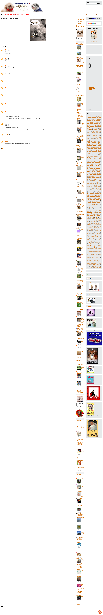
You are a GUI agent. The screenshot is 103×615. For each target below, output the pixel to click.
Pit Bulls (100, 218)
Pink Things (90, 217)
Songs (92, 241)
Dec (89, 69)
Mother (97, 203)
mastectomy (88, 198)
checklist (99, 142)
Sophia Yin (96, 241)
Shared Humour (96, 235)
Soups (94, 242)
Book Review (94, 132)
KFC (89, 189)
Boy (93, 133)
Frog (95, 167)
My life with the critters (80, 517)
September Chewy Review (82, 206)
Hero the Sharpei (79, 302)
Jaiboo (94, 185)
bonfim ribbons (89, 132)
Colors (94, 146)
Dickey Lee (88, 153)
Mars (96, 197)
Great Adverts (92, 173)
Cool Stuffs (95, 148)
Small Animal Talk (80, 102)
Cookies (89, 148)
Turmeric (89, 256)
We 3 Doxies (79, 235)
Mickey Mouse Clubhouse (97, 201)
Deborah (90, 152)
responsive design (98, 227)
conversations (99, 147)
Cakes (87, 137)
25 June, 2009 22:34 (7, 73)
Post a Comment (37, 147)
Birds (87, 129)
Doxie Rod (78, 228)
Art (99, 123)
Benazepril (90, 128)
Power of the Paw (92, 221)
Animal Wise (92, 121)
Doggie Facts (96, 155)
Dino (99, 153)
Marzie (99, 197)
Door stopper (94, 158)
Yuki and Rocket (96, 267)
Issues (88, 185)
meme (91, 200)
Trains (100, 255)
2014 (88, 63)
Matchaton (92, 198)
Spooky (97, 243)
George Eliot (98, 169)
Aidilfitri (92, 118)
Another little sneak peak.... (82, 167)
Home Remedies (90, 180)
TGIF (93, 249)
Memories (95, 200)
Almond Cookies (98, 119)
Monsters (94, 203)
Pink (87, 217)
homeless (99, 180)
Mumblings (78, 604)
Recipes (88, 225)
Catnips (91, 140)
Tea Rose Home (79, 491)
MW (93, 205)
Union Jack (92, 257)
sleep (94, 239)
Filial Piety (92, 164)
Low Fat (88, 196)
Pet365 (88, 215)
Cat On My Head (79, 380)
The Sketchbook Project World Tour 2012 (92, 252)
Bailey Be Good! (79, 112)
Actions (100, 117)
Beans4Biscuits (79, 331)
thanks (99, 249)
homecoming (94, 180)
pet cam (99, 214)
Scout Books (98, 233)
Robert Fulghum (92, 229)
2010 (88, 67)
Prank (96, 221)
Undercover (88, 257)
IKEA (97, 182)
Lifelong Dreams (97, 193)
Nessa (92, 207)
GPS (94, 172)
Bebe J (90, 127)
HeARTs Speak (93, 177)
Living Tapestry (89, 194)
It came (82, 51)
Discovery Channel (89, 154)
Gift (95, 170)
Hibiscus (99, 178)
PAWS (76, 25)
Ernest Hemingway (97, 162)
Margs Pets (79, 357)
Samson (99, 232)
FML (96, 165)
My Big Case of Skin (82, 480)
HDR (90, 177)
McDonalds (97, 199)
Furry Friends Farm (78, 23)
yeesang (88, 266)
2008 (88, 109)
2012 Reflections (82, 597)
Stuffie (88, 246)
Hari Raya (99, 175)
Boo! (77, 212)
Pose (93, 220)
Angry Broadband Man (97, 120)
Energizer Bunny (89, 162)
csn (87, 150)
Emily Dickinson (98, 161)
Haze (87, 177)
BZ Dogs (78, 145)
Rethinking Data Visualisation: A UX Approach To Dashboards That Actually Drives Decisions (80, 427)
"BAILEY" (82, 351)
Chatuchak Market (94, 142)
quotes (96, 222)
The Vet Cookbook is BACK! (82, 104)
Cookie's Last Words (9, 18)
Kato (94, 188)
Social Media (88, 241)
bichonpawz (79, 161)
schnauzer (94, 233)
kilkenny (100, 189)
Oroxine (94, 210)
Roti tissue (97, 230)
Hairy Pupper (79, 146)
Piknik (99, 216)
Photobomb (98, 215)
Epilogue (82, 303)
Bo (90, 131)
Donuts (90, 158)
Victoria (93, 258)
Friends (92, 167)
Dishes (97, 154)
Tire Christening (98, 253)
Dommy (89, 157)
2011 (88, 66)
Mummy (95, 204)
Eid (89, 160)
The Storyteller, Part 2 (80, 467)
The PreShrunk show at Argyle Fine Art (82, 501)
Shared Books (99, 234)
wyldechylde (79, 204)
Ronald (89, 230)
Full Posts (88, 14)
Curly (96, 150)
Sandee (88, 233)
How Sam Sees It (79, 165)
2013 (88, 64)
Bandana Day (92, 126)
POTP (99, 220)
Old (87, 209)
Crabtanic (90, 149)
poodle (88, 220)
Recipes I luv (79, 576)
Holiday (88, 179)
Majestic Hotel (98, 196)
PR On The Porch (91, 86)
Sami (95, 232)
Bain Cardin (88, 125)
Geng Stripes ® (94, 169)
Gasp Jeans (89, 169)
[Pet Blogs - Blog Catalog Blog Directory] (93, 274)
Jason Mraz (90, 186)
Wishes (100, 263)
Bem (87, 128)
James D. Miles (98, 185)
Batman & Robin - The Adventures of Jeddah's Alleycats (80, 391)
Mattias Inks (79, 431)
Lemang (92, 192)
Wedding (90, 260)
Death (87, 152)
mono (90, 203)
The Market (90, 250)
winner (95, 263)
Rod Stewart (99, 229)
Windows (92, 263)
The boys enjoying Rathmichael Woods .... (82, 249)
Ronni (91, 230)
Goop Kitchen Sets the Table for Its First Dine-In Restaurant (80, 422)
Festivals (88, 164)
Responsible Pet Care (92, 227)
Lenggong (95, 192)
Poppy (90, 220)
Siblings (88, 238)
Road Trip (92, 228)
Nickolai (95, 208)
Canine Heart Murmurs (98, 138)
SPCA (100, 242)
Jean (94, 186)
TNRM (87, 254)
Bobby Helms (97, 131)
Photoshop (88, 216)
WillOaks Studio (79, 558)
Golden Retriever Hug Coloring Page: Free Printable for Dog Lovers (80, 68)
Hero (93, 178)
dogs (99, 156)
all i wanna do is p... (9, 611)
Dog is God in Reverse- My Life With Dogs (80, 85)
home (95, 179)
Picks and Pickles (80, 513)
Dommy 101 (95, 157)
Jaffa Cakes (91, 185)
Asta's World (79, 253)
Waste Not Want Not (91, 87)
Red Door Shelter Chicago (91, 226)
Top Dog (90, 254)
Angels (92, 120)
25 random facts (94, 115)
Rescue (96, 226)
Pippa (94, 218)
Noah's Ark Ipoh (99, 208)
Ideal (92, 182)
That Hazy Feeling (79, 567)
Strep (96, 245)
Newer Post (4, 148)
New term (88, 208)
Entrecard (93, 162)
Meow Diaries (88, 201)
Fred (89, 166)
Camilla (100, 137)
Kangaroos (89, 188)
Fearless (92, 163)
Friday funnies (88, 167)
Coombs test (99, 148)
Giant (93, 170)
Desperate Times (91, 90)
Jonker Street (98, 186)
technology (96, 248)
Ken (87, 189)
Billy (99, 128)
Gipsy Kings (98, 170)
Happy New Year (95, 175)
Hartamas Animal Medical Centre (92, 176)
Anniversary (91, 123)
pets (94, 215)
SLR (96, 239)
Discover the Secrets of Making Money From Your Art (80, 458)
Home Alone (99, 179)
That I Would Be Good (92, 91)
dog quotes (88, 155)
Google (88, 172)
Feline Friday (98, 163)
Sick (91, 238)
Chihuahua (88, 143)
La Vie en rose (90, 191)
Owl (91, 211)
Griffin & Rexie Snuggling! (82, 382)
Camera (91, 137)
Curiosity (93, 150)
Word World (89, 264)
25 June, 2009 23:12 (7, 80)
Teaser (92, 248)
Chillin (96, 143)
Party (97, 212)
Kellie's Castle (98, 188)
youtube (92, 267)
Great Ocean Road (97, 173)
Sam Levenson (92, 232)
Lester (99, 192)
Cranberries (94, 149)
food (98, 165)
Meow (98, 200)
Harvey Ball (98, 176)
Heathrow (97, 177)
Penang (92, 213)
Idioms (94, 182)
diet (91, 153)
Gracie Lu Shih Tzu (80, 211)
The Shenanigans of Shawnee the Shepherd (80, 180)
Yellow (91, 266)
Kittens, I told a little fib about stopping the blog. (82, 141)
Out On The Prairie (80, 524)
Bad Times (98, 124)
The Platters (98, 250)
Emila (94, 161)
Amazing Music (89, 120)
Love (95, 195)
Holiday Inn (91, 179)
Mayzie (94, 199)
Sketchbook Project (89, 239)
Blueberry (88, 131)
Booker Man (98, 132)
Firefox (95, 164)
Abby (97, 117)
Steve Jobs (96, 244)
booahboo (7, 87)
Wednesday (94, 260)
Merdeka (92, 201)
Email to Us (98, 14)
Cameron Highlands (95, 137)
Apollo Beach (96, 123)
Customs (99, 150)
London (93, 194)
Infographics (98, 183)
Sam (87, 232)
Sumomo (99, 246)
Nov (89, 70)
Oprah (90, 210)
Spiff (94, 243)
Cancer (93, 138)
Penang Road (96, 213)
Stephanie (89, 244)
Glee (94, 171)
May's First (90, 89)
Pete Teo (91, 215)
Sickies (94, 238)
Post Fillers (96, 220)
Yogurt (99, 266)
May (88, 199)
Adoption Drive (89, 118)
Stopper (88, 245)
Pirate (97, 218)
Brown (96, 134)
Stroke (99, 245)
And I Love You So (91, 85)
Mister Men (98, 202)
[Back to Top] (100, 612)
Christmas (94, 145)
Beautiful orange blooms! (82, 462)
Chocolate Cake (98, 144)
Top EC (94, 254)
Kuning (100, 190)
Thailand (96, 249)
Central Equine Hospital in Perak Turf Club (92, 141)
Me (100, 199)
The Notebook (94, 250)
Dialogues (98, 152)
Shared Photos (92, 236)
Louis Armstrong (92, 195)
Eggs (87, 160)
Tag (94, 247)
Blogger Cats (79, 109)
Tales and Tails (79, 115)
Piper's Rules (91, 218)
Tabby (92, 247)
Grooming (94, 174)
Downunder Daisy (80, 127)
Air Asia (97, 118)
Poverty (88, 221)
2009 (88, 68)
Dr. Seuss (98, 158)
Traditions (97, 255)
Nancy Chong (89, 206)
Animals (88, 123)
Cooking (92, 148)
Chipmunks (93, 144)
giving (92, 171)
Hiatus (96, 178)
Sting (99, 244)
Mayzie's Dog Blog (80, 328)
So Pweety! (79, 595)
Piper (96, 217)
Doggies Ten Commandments (94, 156)
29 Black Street (79, 498)
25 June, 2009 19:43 (7, 66)
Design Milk (79, 420)
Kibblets (95, 189)
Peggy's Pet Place (80, 155)
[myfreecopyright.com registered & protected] (80, 19)
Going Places (98, 171)
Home (38, 148)
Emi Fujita (90, 161)
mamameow (88, 197)
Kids (97, 189)
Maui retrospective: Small (82, 532)
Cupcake (90, 150)
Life (87, 193)
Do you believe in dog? (80, 172)
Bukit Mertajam (98, 135)
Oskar (96, 210)
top (2, 606)
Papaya (95, 212)
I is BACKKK (78, 326)
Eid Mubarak (92, 160)
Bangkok (96, 126)
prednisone (99, 221)
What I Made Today (80, 478)
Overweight (88, 211)
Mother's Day (91, 204)
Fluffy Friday (92, 165)
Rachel (89, 223)
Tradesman (93, 255)
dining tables (95, 153)
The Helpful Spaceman (92, 88)
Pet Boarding (95, 214)
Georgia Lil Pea (89, 170)
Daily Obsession (94, 151)
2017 (88, 59)
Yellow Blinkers (95, 266)
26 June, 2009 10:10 (7, 124)
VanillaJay (88, 258)
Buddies (94, 135)
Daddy (90, 151)
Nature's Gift (99, 206)
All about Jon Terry (80, 280)
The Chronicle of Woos (80, 77)
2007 (87, 115)
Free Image (92, 166)
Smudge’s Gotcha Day (80, 329)
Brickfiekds (88, 134)
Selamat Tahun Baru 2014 (82, 571)
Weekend (98, 260)
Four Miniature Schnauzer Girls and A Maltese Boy (80, 372)
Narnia (93, 206)
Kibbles (92, 189)
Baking (92, 125)
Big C (97, 128)
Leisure (89, 192)
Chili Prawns (92, 143)
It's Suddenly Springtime (82, 526)
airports (100, 118)
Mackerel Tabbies (92, 196)
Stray (94, 245)
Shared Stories (97, 236)
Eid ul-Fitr (96, 160)
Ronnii (94, 230)
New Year (91, 208)
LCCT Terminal (99, 191)
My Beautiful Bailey (79, 113)
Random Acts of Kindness (94, 224)
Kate (92, 188)
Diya (99, 154)
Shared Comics (90, 235)
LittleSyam (78, 448)
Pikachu (96, 216)
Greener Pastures (80, 460)
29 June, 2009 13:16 (7, 142)
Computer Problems (93, 147)
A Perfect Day (89, 117)
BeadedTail (79, 148)
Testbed (90, 249)
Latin (95, 191)
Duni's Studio (79, 57)
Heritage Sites (89, 178)
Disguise (94, 154)
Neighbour (89, 207)
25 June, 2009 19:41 (7, 50)
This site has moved (79, 593)
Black (99, 129)
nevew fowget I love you (82, 255)
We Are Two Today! (82, 375)
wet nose (96, 261)
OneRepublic (94, 209)
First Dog (99, 164)
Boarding (93, 131)
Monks (88, 203)
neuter (95, 207)
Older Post (71, 148)
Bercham (94, 128)
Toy (90, 255)
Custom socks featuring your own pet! (82, 157)
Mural (99, 204)
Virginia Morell (96, 258)
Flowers (88, 165)
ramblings (89, 224)
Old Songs (90, 209)
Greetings (91, 174)
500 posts (98, 116)
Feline (94, 163)
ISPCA (77, 24)
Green (87, 174)
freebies (96, 166)
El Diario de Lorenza (80, 260)
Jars (87, 186)
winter (97, 263)
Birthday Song (95, 129)
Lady (93, 191)
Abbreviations (94, 117)
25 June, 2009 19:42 (7, 59)
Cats (94, 140)
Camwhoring (89, 138)
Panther (95, 211)
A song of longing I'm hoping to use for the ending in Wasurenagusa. (80, 469)
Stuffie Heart (91, 246)
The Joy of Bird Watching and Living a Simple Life (80, 506)
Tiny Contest (93, 253)
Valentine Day (98, 257)
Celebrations (98, 140)
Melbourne (88, 200)
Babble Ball (94, 124)
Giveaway (88, 171)
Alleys (93, 119)
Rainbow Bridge (95, 223)
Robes (96, 229)
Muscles (91, 205)
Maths (95, 198)
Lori (95, 194)
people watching (90, 214)
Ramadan (99, 223)
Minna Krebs (94, 202)
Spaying (97, 242)
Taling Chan (98, 247)
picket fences (92, 216)
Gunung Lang (99, 174)
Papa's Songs (89, 212)
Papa (98, 211)
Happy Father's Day (89, 175)
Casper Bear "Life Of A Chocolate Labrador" (80, 350)
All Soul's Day (90, 119)
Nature (96, 206)
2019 (88, 58)
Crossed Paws (98, 149)
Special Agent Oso (90, 243)
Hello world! (78, 110)
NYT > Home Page (80, 474)
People (100, 213)
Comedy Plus (79, 542)
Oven (99, 210)
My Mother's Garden (97, 205)
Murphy (88, 205)
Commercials (88, 147)
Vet (90, 258)
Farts (89, 163)
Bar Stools (99, 126)
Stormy (91, 245)
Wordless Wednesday (95, 264)
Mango (92, 197)
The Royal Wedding (97, 251)
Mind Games (89, 202)
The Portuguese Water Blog (90, 251)
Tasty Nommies (89, 248)
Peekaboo (89, 213)
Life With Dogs (92, 193)
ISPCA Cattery (97, 184)
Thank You (78, 236)
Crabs (87, 149)
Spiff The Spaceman (80, 566)
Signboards (98, 238)
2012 (88, 65)
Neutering (99, 207)
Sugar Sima (95, 246)
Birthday (90, 129)
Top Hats (97, 254)
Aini (94, 118)
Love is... (99, 195)
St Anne (100, 243)
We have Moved (79, 346)
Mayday (91, 199)
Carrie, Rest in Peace (80, 116)
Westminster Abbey (92, 261)
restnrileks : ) (79, 569)
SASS (91, 233)
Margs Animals (79, 138)
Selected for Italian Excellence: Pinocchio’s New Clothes (80, 439)
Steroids (93, 244)
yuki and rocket (79, 389)
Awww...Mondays (90, 124)
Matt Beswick (99, 198)
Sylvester (89, 247)
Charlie (89, 142)
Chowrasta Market (89, 145)
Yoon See (88, 267)
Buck (90, 135)
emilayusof (7, 134)
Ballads (96, 125)
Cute (87, 151)
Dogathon (92, 155)
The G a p (90, 98)
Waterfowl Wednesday (82, 286)
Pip (77, 189)
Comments (92, 14)
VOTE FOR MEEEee (80, 281)
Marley (94, 197)
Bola (100, 131)
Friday (99, 166)
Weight (88, 261)
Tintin (90, 253)
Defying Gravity (94, 152)
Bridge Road (92, 134)
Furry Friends (91, 168)
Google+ (91, 172)
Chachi (100, 141)
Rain (91, 223)
